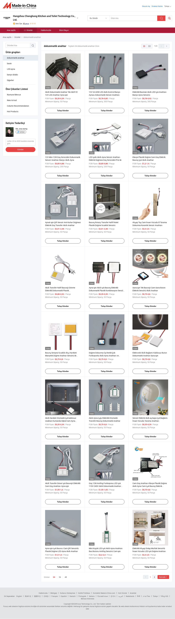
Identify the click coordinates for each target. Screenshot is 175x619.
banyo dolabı (12, 74)
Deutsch (73, 596)
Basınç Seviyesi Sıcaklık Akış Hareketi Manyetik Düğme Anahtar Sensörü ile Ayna (61, 355)
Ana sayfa (11, 30)
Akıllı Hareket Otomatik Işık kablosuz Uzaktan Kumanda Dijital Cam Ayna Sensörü (60, 421)
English (19, 596)
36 (60, 577)
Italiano (92, 596)
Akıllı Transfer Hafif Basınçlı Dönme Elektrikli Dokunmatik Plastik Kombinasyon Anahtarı (60, 290)
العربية (120, 596)
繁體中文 (37, 596)
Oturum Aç (146, 6)
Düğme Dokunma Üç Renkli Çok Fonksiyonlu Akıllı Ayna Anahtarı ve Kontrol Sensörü (104, 355)
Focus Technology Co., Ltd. (86, 604)
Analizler (133, 593)
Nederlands (130, 596)
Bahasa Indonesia (87, 599)
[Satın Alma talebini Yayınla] (169, 18)
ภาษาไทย (146, 596)
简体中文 (28, 596)
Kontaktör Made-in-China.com (104, 593)
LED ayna (11, 69)
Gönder (20, 149)
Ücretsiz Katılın (157, 6)
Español (64, 596)
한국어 (113, 596)
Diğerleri (10, 80)
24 (54, 577)
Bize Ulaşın (64, 30)
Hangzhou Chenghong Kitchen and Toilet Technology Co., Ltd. (44, 18)
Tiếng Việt (164, 596)
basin (9, 63)
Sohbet (22, 132)
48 (66, 577)
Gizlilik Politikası (84, 593)
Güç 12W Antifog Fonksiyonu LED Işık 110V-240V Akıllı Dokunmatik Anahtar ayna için (105, 486)
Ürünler (30, 30)
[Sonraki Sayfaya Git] (166, 46)
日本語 (46, 596)
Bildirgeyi (53, 593)
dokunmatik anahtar (15, 57)
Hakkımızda (46, 30)
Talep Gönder (63, 110)
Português (82, 596)
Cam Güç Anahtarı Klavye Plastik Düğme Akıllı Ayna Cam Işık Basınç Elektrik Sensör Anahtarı (149, 486)
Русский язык (102, 596)
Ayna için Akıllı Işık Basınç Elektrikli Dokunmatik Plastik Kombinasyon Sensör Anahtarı (106, 290)
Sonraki (162, 577)
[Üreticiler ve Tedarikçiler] (20, 5)
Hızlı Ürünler (122, 593)
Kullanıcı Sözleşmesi (67, 593)
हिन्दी (138, 596)
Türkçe (155, 596)
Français (54, 596)
